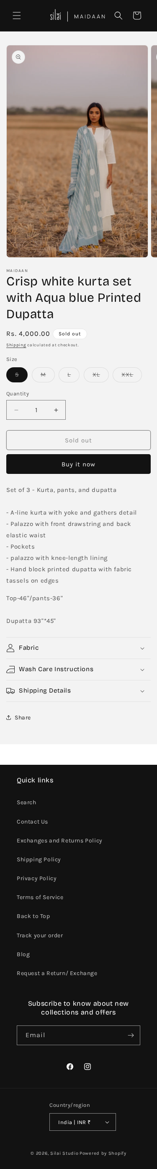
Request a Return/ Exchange (57, 973)
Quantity (17, 393)
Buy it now (78, 464)
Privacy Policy (37, 878)
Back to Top (33, 916)
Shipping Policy (39, 859)
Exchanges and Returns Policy (60, 840)
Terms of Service (40, 897)
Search (26, 802)
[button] (17, 15)
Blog (23, 954)
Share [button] (23, 717)
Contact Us (32, 821)
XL (101, 376)
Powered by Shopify (103, 1153)
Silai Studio (64, 1153)
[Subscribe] (130, 1035)
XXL (131, 376)
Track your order (40, 935)
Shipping (16, 345)
